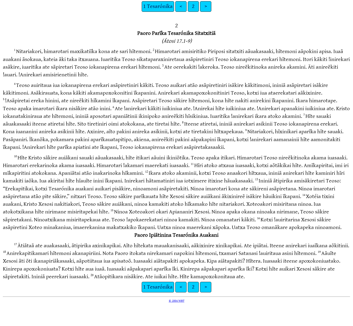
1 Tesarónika (158, 6)
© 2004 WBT (176, 301)
